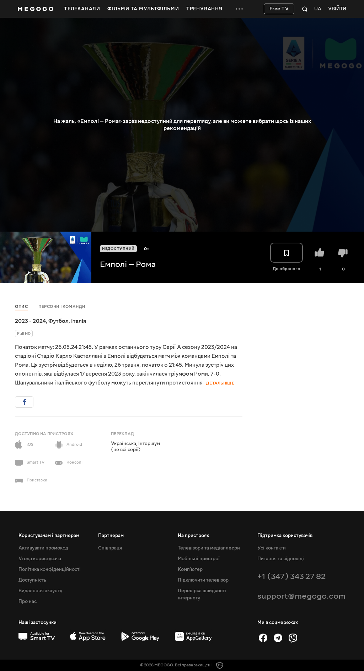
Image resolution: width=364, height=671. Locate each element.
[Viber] (293, 638)
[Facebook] (263, 638)
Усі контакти (271, 548)
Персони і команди (62, 306)
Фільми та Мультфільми (143, 9)
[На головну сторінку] (35, 9)
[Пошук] (305, 9)
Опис (21, 306)
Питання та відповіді (280, 559)
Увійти (337, 9)
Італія (78, 321)
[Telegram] (278, 638)
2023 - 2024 (30, 321)
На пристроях (193, 535)
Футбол (58, 321)
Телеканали (82, 9)
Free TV (279, 9)
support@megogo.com (301, 596)
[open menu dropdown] (239, 9)
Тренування (204, 9)
